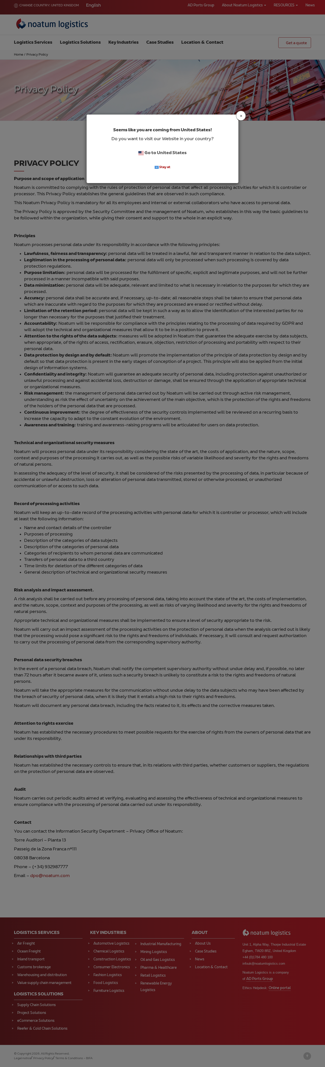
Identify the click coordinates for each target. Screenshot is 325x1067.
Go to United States (165, 153)
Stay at (164, 167)
